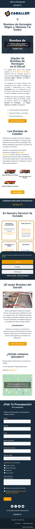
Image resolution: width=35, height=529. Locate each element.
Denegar (17, 267)
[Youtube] (23, 506)
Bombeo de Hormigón (22, 72)
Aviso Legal (17, 523)
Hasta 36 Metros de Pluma (10, 175)
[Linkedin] (19, 506)
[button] (17, 19)
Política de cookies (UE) (27, 527)
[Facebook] (12, 506)
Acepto (17, 262)
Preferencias (17, 272)
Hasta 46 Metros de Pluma (25, 177)
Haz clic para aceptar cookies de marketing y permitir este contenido (17, 44)
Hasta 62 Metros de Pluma (10, 186)
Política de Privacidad (22, 275)
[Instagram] (15, 506)
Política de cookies (11, 275)
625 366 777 (18, 5)
